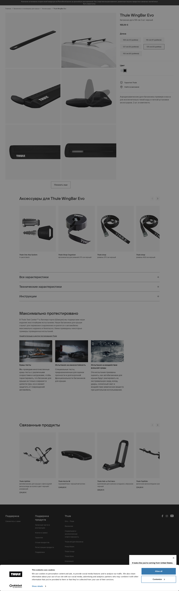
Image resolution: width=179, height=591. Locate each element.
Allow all (158, 571)
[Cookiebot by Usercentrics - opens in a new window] (15, 586)
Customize (157, 579)
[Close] (173, 557)
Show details (37, 586)
